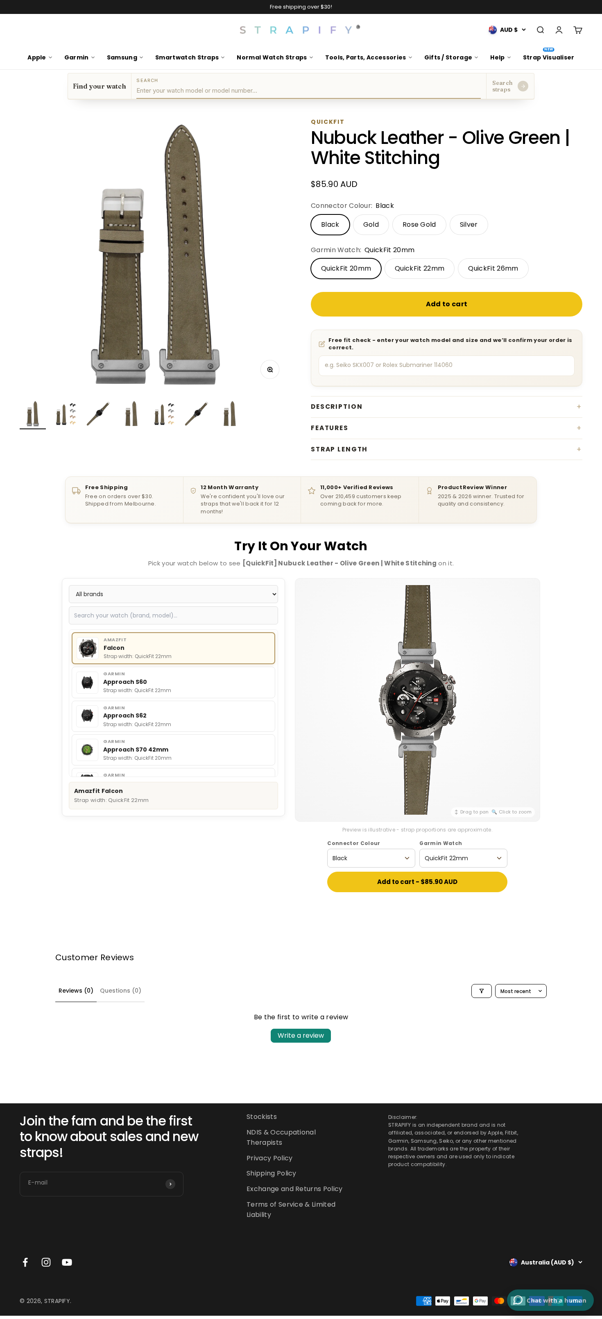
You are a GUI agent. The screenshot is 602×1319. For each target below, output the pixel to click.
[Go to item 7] (229, 415)
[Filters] (481, 991)
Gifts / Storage (448, 57)
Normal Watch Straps (272, 57)
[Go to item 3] (98, 415)
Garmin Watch (440, 843)
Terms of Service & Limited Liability (291, 1210)
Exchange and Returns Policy (295, 1189)
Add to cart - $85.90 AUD (417, 881)
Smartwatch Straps (187, 57)
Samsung (122, 57)
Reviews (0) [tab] (76, 990)
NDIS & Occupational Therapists (281, 1138)
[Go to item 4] (131, 415)
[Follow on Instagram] (46, 1262)
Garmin (76, 57)
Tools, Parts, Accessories (365, 57)
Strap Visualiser (549, 54)
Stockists (262, 1116)
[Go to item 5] (164, 415)
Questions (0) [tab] (120, 990)
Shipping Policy (271, 1173)
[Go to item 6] (196, 415)
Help (497, 57)
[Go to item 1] (33, 415)
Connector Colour (353, 843)
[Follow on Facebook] (25, 1262)
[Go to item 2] (65, 415)
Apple (36, 57)
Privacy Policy (269, 1158)
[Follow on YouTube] (66, 1262)
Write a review (301, 1035)
